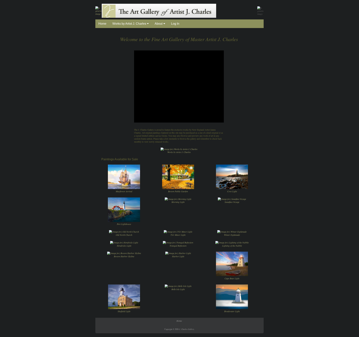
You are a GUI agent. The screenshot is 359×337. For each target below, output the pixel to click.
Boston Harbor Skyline (124, 256)
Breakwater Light (232, 311)
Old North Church (124, 234)
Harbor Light (178, 256)
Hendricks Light (124, 245)
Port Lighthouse (124, 223)
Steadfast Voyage (232, 201)
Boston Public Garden (178, 191)
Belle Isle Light (178, 289)
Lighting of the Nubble (232, 245)
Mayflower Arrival (124, 191)
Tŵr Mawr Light (178, 234)
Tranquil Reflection (178, 245)
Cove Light (232, 191)
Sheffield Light (124, 311)
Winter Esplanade (232, 234)
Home (102, 23)
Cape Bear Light (232, 278)
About (158, 23)
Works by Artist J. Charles (129, 23)
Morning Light (178, 201)
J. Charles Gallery (186, 329)
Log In (175, 23)
